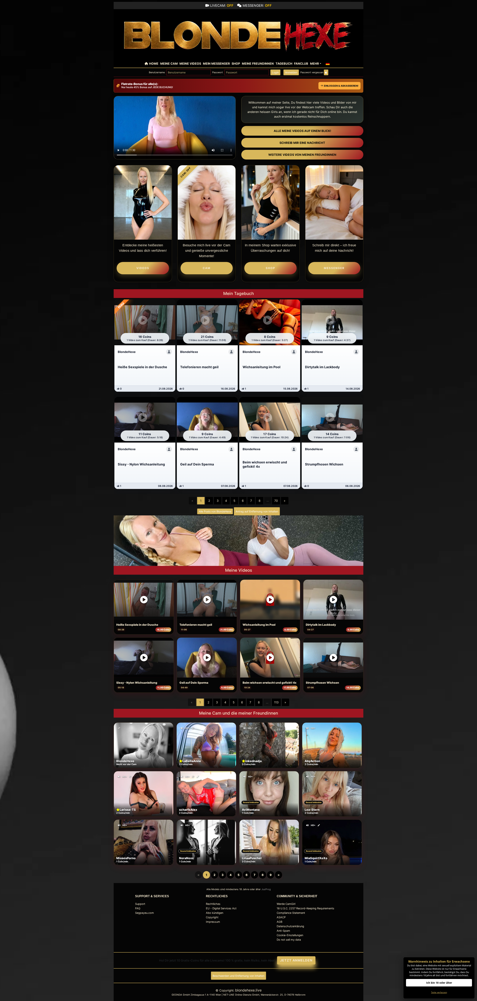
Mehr (314, 63)
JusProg (266, 889)
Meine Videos (190, 63)
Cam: (186, 172)
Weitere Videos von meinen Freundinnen (302, 155)
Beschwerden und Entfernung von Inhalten (238, 975)
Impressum (213, 921)
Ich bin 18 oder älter (439, 982)
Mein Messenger (216, 63)
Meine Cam (169, 63)
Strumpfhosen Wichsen (322, 682)
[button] (328, 63)
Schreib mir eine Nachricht (302, 143)
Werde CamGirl (286, 903)
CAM (207, 268)
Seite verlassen (439, 992)
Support (140, 903)
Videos (142, 268)
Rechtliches (213, 903)
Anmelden (291, 72)
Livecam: (221, 5)
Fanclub (301, 63)
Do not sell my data (289, 939)
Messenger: (257, 5)
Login (275, 72)
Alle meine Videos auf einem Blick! (302, 131)
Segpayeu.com (144, 912)
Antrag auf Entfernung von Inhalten (257, 511)
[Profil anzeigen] (169, 352)
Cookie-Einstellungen (290, 935)
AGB (279, 921)
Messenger (334, 268)
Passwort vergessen (311, 72)
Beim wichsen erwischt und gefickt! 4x (269, 682)
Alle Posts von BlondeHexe (215, 511)
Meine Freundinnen (258, 63)
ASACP (281, 917)
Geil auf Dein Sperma (193, 682)
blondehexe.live (248, 990)
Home (153, 63)
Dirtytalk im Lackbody (321, 624)
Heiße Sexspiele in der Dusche (137, 624)
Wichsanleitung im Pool (259, 624)
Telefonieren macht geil (195, 624)
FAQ (137, 908)
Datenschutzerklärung (290, 926)
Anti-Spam (283, 930)
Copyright (212, 917)
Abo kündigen (214, 912)
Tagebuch (284, 63)
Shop (236, 63)
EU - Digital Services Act (221, 908)
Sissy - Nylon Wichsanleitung (136, 682)
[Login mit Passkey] (326, 72)
